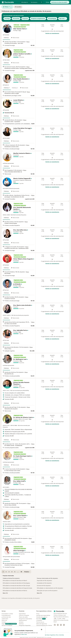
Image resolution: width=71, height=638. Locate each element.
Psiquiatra (25, 18)
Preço (37, 613)
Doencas (21, 623)
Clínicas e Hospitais (24, 615)
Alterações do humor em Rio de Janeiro (47, 590)
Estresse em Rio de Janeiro (44, 585)
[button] (67, 15)
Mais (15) (39, 593)
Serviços (21, 622)
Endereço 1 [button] (7, 88)
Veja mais (62, 18)
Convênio (18, 7)
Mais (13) (5, 593)
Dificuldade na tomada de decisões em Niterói (15, 580)
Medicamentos (23, 620)
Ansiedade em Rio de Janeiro (44, 583)
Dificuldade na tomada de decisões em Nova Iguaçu (16, 583)
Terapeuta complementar (38, 18)
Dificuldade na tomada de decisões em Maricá (15, 590)
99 (21, 572)
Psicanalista (16, 18)
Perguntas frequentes (25, 625)
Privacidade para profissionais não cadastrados (6, 617)
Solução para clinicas (41, 617)
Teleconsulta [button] (15, 37)
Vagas (9, 623)
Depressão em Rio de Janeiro (44, 580)
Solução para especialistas (43, 615)
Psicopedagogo (52, 18)
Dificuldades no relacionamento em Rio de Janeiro (50, 588)
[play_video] (7, 103)
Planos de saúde (23, 617)
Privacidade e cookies (7, 613)
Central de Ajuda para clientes (44, 625)
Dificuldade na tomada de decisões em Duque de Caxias (17, 588)
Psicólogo (7, 18)
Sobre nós (4, 620)
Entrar (47, 2)
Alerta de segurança (41, 623)
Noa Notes (40, 618)
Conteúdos (39, 620)
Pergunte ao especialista (25, 618)
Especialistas (22, 613)
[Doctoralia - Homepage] (10, 2)
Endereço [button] (6, 37)
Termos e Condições (7, 625)
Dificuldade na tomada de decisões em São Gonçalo (16, 585)
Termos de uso (40, 622)
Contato (4, 622)
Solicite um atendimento (52, 33)
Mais (20, 30)
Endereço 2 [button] (15, 88)
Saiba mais (24, 634)
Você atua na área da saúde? (59, 2)
